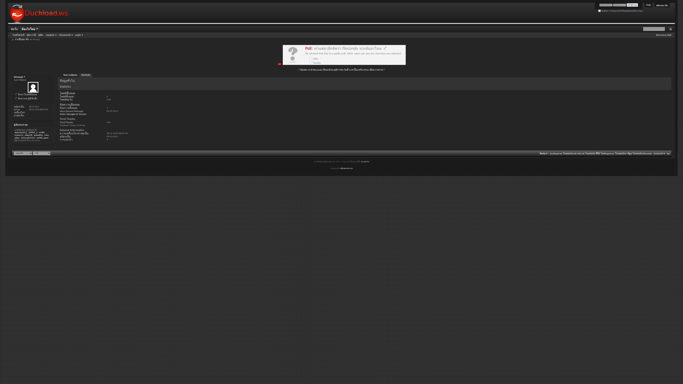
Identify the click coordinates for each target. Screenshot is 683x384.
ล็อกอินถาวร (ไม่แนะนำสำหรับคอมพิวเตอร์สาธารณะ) (622, 11)
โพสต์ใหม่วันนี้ (18, 35)
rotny (46, 135)
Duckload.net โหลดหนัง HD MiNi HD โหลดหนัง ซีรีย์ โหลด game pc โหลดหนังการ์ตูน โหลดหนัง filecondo (601, 154)
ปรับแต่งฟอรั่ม (65, 35)
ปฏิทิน (40, 35)
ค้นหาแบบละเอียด (663, 35)
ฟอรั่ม (14, 29)
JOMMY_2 (32, 133)
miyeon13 (19, 135)
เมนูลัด (78, 35)
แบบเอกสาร (659, 154)
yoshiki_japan (42, 138)
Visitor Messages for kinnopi (73, 114)
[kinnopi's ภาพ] (33, 87)
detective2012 (21, 133)
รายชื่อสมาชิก (22, 39)
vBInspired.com (346, 168)
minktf (41, 133)
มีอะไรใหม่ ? (30, 29)
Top (668, 154)
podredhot (38, 135)
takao (17, 138)
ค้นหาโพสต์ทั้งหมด (27, 95)
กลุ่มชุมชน (50, 35)
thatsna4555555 (28, 138)
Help (648, 5)
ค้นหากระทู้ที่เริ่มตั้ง (27, 99)
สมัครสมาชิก (662, 5)
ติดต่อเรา (544, 154)
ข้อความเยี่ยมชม (70, 75)
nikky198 (28, 135)
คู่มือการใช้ (31, 35)
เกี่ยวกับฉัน (86, 75)
